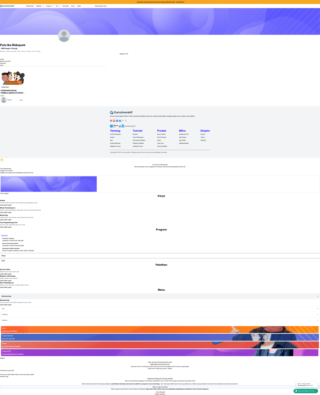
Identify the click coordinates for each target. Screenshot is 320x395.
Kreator (202, 134)
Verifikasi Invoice (138, 146)
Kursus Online (161, 134)
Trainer (202, 137)
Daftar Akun (151, 368)
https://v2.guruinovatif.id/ (160, 387)
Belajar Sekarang (160, 394)
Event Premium (161, 137)
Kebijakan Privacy (115, 146)
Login (6, 376)
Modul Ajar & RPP (5, 61)
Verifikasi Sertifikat (138, 143)
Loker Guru (160, 143)
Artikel (79, 6)
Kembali (2, 376)
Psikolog (203, 140)
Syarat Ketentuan (115, 143)
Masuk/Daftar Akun (101, 6)
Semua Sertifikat (162, 146)
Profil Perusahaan (115, 134)
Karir (111, 140)
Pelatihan (39, 6)
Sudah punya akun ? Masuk (164, 368)
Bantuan (135, 134)
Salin (170, 362)
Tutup (2, 169)
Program (49, 6)
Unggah (6, 193)
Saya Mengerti (160, 392)
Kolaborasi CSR (183, 134)
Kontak (112, 137)
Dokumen (3, 63)
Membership (30, 6)
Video (2, 65)
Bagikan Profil (124, 54)
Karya (73, 6)
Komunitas (65, 6)
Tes (57, 6)
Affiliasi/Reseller (184, 143)
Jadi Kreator (182, 137)
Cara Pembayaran (138, 137)
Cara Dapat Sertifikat (139, 140)
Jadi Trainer (182, 140)
